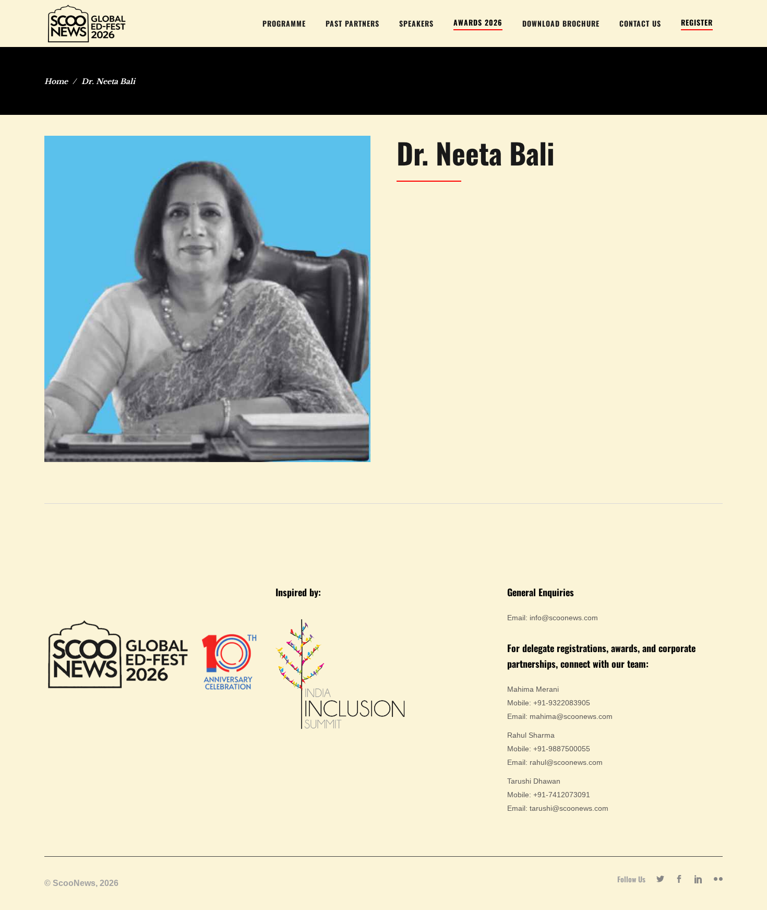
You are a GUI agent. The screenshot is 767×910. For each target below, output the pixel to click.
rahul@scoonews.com (566, 762)
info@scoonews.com (564, 617)
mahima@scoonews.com (571, 716)
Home (56, 81)
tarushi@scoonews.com (569, 808)
